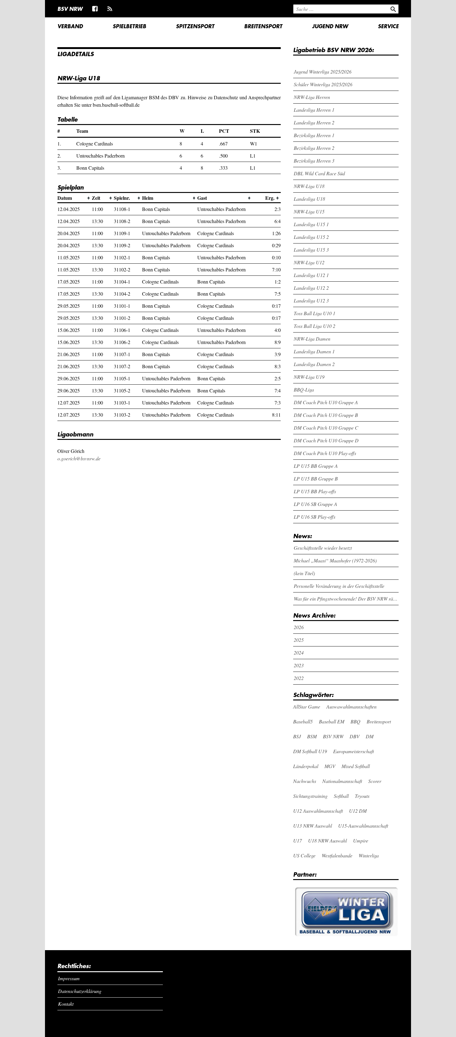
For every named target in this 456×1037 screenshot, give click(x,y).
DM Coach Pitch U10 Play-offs (325, 453)
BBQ (355, 721)
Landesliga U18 (309, 198)
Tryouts (362, 796)
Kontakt (66, 1003)
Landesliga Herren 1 (314, 109)
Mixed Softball (356, 766)
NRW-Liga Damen (312, 338)
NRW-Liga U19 (309, 376)
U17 (297, 840)
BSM (312, 736)
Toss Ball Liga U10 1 (314, 313)
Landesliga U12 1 (311, 275)
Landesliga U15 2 (311, 237)
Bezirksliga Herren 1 (314, 135)
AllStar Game (306, 706)
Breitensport (263, 26)
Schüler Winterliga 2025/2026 (323, 84)
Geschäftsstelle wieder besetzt (323, 547)
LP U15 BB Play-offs (315, 491)
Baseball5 (303, 721)
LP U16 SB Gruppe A (315, 504)
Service (388, 26)
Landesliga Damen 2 (314, 364)
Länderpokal (305, 766)
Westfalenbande (337, 855)
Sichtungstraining (310, 796)
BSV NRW (70, 8)
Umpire (360, 840)
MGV (329, 766)
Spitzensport (195, 26)
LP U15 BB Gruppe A (316, 466)
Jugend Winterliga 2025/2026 (322, 71)
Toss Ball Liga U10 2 (314, 326)
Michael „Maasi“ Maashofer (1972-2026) (335, 560)
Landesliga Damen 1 (314, 351)
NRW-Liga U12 (309, 262)
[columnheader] (74, 198)
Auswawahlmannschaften (351, 706)
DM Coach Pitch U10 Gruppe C (326, 427)
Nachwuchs (304, 781)
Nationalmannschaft (342, 781)
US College (304, 855)
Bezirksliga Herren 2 (314, 148)
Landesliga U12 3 (311, 300)
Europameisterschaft (353, 751)
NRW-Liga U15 (309, 211)
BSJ (297, 736)
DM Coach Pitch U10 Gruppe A (326, 402)
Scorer (374, 781)
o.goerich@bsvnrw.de (79, 458)
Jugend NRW (330, 26)
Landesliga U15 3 (311, 249)
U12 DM (358, 810)
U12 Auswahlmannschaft (318, 810)
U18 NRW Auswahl (327, 840)
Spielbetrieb (129, 26)
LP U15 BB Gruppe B (316, 478)
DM (369, 736)
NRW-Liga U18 (309, 186)
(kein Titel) (304, 573)
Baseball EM (331, 721)
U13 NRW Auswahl (312, 825)
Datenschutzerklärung (79, 991)
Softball (341, 796)
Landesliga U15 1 (311, 224)
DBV (355, 736)
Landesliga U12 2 (311, 287)
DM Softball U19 (310, 751)
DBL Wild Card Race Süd (319, 173)
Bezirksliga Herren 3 (314, 160)
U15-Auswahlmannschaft (363, 825)
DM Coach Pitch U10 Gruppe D (326, 440)
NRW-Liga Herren (312, 97)
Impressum (69, 978)
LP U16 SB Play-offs (314, 516)
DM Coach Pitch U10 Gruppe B (326, 415)
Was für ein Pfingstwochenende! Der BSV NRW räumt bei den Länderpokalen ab (346, 598)
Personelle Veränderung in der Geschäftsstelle (339, 586)
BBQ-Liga (304, 389)
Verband (70, 26)
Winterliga (369, 855)
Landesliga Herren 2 (314, 122)
